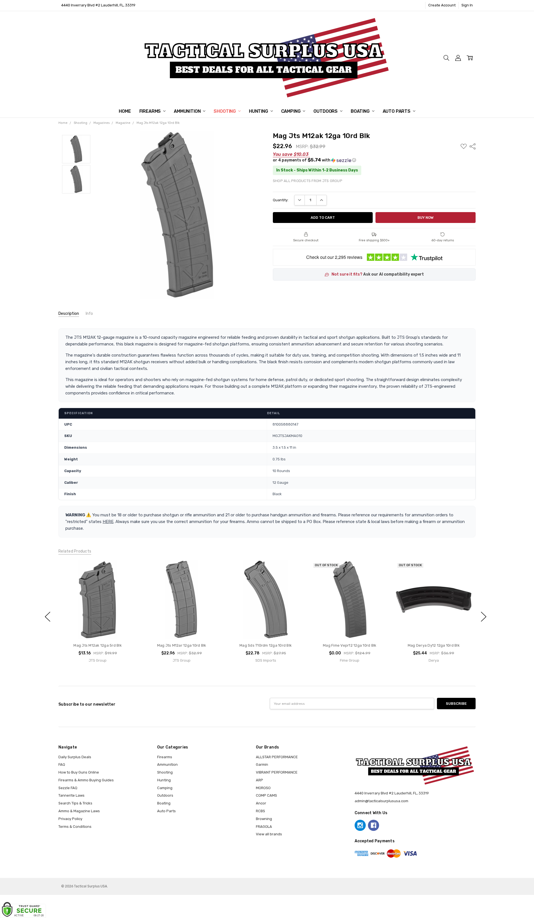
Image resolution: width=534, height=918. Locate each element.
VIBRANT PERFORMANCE (277, 772)
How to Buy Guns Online (78, 772)
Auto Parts (397, 111)
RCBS (260, 811)
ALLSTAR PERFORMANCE (277, 757)
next (484, 616)
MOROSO (263, 788)
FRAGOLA (264, 826)
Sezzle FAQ (67, 788)
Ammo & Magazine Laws (79, 811)
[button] (374, 160)
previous (47, 616)
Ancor (261, 803)
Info (89, 313)
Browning (264, 819)
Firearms (150, 111)
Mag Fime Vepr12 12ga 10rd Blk (349, 645)
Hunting (259, 111)
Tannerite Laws (71, 795)
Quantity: (280, 200)
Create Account (442, 5)
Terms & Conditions (75, 826)
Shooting (225, 111)
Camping (291, 111)
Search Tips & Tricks (75, 803)
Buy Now (98, 628)
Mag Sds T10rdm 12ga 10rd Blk (265, 645)
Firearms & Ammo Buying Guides (86, 780)
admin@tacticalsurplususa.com (381, 801)
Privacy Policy (70, 819)
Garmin (262, 764)
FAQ (61, 764)
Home (125, 111)
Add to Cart (97, 617)
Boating (361, 111)
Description (68, 313)
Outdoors (326, 111)
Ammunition (188, 111)
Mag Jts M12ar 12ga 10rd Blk (181, 645)
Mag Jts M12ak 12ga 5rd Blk (97, 645)
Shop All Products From (307, 181)
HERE (108, 521)
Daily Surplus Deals (74, 757)
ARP (259, 780)
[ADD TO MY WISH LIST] (127, 578)
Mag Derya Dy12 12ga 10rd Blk (433, 645)
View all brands (269, 834)
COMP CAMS (266, 795)
